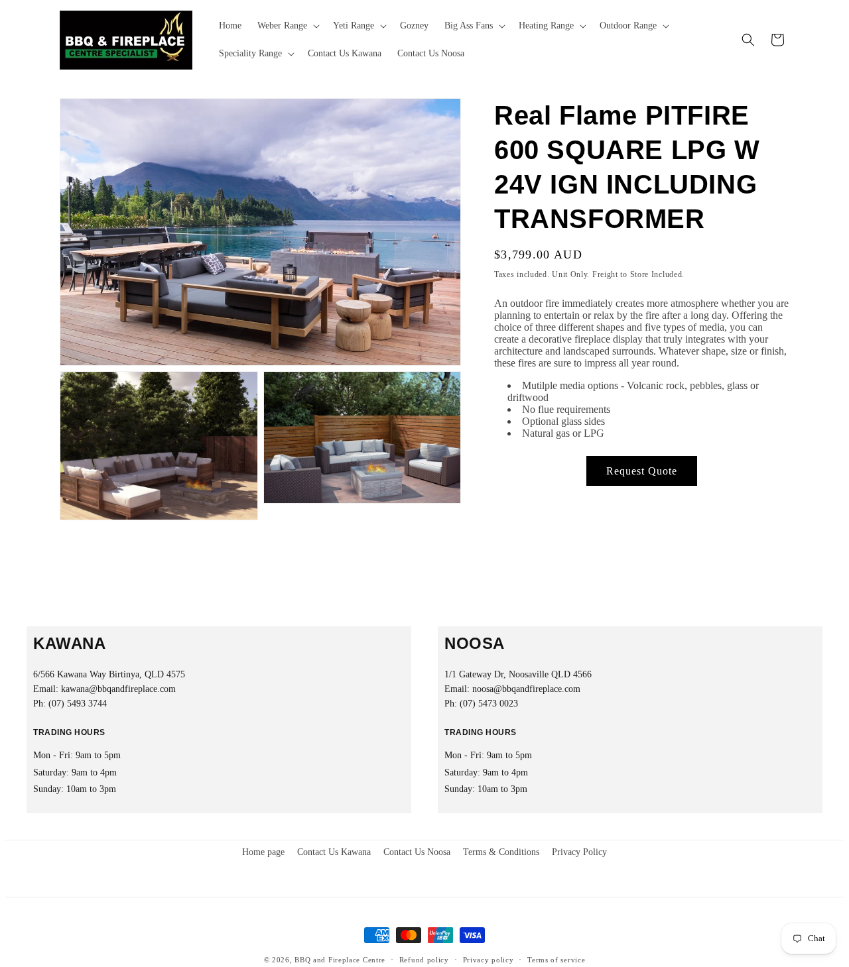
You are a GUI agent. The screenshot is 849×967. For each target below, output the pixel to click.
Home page (263, 852)
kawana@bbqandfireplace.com (118, 689)
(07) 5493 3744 (77, 704)
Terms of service (556, 960)
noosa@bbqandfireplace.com (526, 689)
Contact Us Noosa (416, 852)
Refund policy (424, 960)
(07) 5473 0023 (489, 704)
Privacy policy (488, 960)
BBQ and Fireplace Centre (339, 960)
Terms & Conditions (501, 852)
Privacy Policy (579, 852)
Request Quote (641, 471)
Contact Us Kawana (334, 852)
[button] (287, 26)
